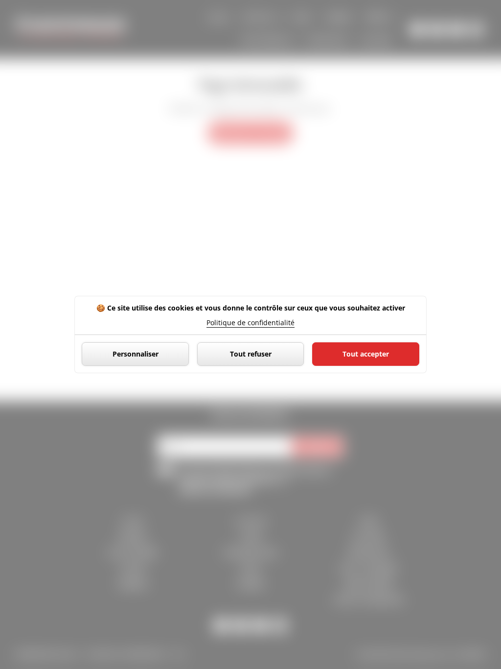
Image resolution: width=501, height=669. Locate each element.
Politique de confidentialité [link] (250, 322)
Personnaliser (136, 353)
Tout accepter (365, 353)
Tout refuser (251, 353)
